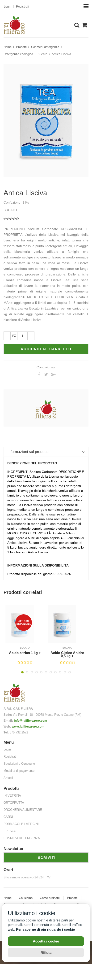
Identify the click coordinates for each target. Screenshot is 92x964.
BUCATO (26, 647)
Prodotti (21, 47)
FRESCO (10, 831)
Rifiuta (46, 953)
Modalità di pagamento (19, 770)
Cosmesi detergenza (45, 47)
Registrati (22, 6)
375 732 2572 (19, 732)
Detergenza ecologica (18, 54)
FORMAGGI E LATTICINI (21, 824)
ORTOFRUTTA (14, 802)
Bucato (42, 54)
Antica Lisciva (61, 54)
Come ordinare (50, 898)
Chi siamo (26, 898)
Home (8, 47)
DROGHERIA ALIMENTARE (23, 809)
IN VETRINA (12, 795)
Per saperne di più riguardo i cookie (45, 929)
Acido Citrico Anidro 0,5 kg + (26, 654)
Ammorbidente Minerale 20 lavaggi (68, 654)
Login (7, 6)
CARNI (8, 817)
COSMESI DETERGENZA (22, 838)
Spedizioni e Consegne (19, 763)
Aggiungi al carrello (46, 349)
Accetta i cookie (46, 941)
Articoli (8, 778)
